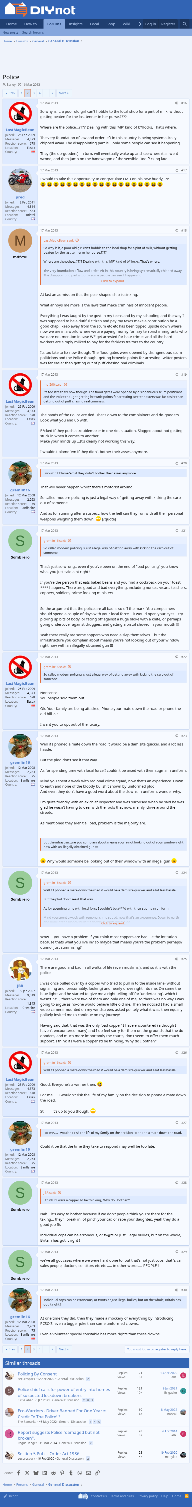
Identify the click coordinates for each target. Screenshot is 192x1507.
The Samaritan (28, 1422)
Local (94, 23)
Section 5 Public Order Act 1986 (49, 1453)
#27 (184, 1123)
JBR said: (50, 1192)
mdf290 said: (53, 384)
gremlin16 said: (55, 540)
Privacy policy (148, 1496)
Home (11, 23)
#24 (184, 873)
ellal (174, 1377)
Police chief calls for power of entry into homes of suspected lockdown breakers (64, 1392)
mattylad (171, 1457)
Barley (11, 84)
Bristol (30, 215)
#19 (184, 374)
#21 (184, 530)
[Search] (185, 24)
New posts (10, 32)
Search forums (33, 32)
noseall (172, 1414)
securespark (26, 1379)
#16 (184, 103)
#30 (184, 1290)
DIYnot (12, 1496)
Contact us (99, 1496)
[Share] (176, 103)
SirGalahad (25, 1400)
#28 (184, 1182)
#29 (184, 1252)
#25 (184, 959)
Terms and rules (122, 1496)
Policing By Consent (37, 1374)
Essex (31, 148)
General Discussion (70, 1379)
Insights (75, 23)
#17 (184, 170)
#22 (184, 657)
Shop (110, 23)
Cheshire (28, 1008)
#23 (184, 736)
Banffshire (27, 508)
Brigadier (170, 1392)
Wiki (126, 23)
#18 (184, 230)
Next (62, 93)
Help (164, 1496)
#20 (184, 463)
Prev (11, 93)
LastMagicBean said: (59, 240)
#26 (184, 1052)
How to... (32, 23)
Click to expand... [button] (113, 281)
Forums (54, 23)
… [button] (46, 93)
